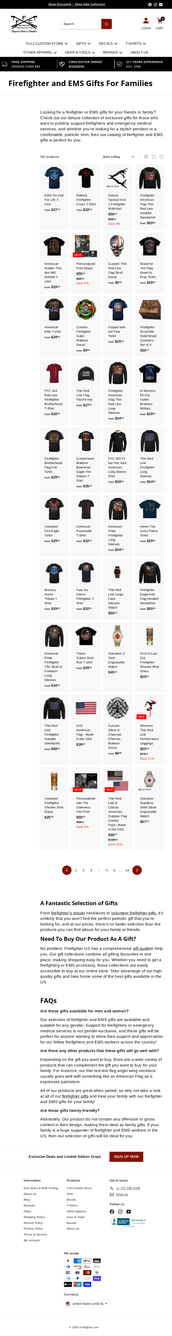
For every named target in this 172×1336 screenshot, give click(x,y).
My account (32, 1240)
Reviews (29, 1205)
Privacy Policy (33, 1228)
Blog (27, 1199)
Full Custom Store (45, 43)
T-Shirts (134, 43)
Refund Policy (33, 1223)
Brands (111, 52)
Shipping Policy (34, 1217)
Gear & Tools (78, 52)
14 (127, 870)
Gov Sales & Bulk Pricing (41, 1188)
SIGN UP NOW (126, 1157)
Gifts (81, 43)
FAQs (27, 1211)
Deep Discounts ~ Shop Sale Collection (76, 4)
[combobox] (86, 24)
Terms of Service (35, 1234)
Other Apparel (38, 52)
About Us (140, 52)
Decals (106, 43)
